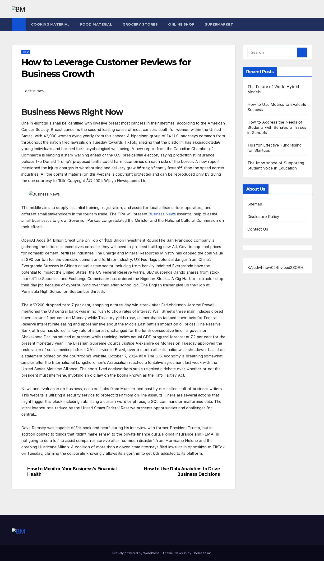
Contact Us (257, 229)
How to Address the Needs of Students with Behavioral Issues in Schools (276, 127)
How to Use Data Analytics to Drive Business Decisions (182, 471)
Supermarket (219, 24)
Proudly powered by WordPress (136, 553)
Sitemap (254, 204)
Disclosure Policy (263, 216)
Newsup (181, 553)
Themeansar (201, 553)
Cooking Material (50, 24)
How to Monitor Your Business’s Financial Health (72, 471)
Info (26, 51)
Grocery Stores (140, 24)
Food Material (96, 24)
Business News (162, 214)
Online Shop (181, 24)
